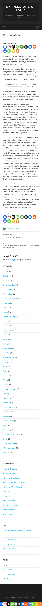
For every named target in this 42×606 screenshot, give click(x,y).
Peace (5, 371)
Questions (7, 398)
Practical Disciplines (13, 228)
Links (5, 344)
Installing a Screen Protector (13, 236)
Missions (6, 362)
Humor (5, 335)
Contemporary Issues (11, 298)
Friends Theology (9, 317)
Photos (5, 375)
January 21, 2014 (9, 39)
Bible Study (7, 276)
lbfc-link (6, 339)
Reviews (6, 416)
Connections (7, 294)
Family (5, 312)
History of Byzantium (11, 478)
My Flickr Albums (9, 540)
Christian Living (9, 285)
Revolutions (7, 496)
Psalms (7, 353)
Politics (5, 384)
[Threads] (13, 47)
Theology (6, 430)
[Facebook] (5, 47)
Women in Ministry (12, 434)
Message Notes (8, 357)
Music (5, 366)
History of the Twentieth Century (15, 482)
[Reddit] (34, 47)
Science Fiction (8, 421)
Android (6, 271)
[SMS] (17, 47)
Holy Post (6, 491)
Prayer (5, 394)
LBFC (5, 535)
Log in (5, 565)
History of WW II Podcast (12, 487)
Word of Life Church (10, 514)
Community (7, 289)
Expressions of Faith (21, 8)
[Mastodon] (5, 51)
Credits (5, 307)
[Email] (22, 47)
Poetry (5, 380)
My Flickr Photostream (11, 544)
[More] (17, 51)
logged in (15, 260)
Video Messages (9, 443)
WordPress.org (8, 579)
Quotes (6, 403)
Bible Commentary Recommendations (17, 531)
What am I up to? (9, 448)
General (6, 321)
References (7, 412)
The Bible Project (9, 501)
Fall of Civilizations (10, 469)
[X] (26, 47)
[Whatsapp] (9, 51)
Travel (5, 439)
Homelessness (8, 330)
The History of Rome (10, 505)
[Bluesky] (30, 47)
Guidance (6, 326)
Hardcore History (9, 473)
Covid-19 (6, 303)
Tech (4, 425)
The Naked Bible (9, 510)
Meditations (7, 348)
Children (6, 280)
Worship (6, 452)
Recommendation (9, 407)
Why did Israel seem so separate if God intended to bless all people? (21, 246)
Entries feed (7, 570)
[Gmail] (9, 47)
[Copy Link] (13, 51)
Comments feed (9, 574)
